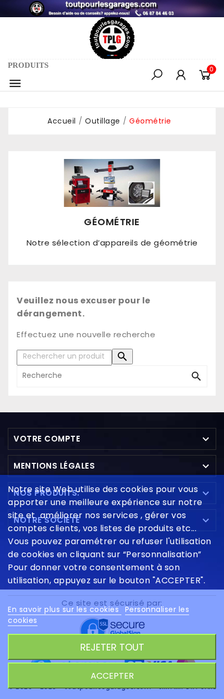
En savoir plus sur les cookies (64, 609)
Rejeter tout (112, 647)
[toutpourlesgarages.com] (112, 8)
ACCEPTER (112, 676)
